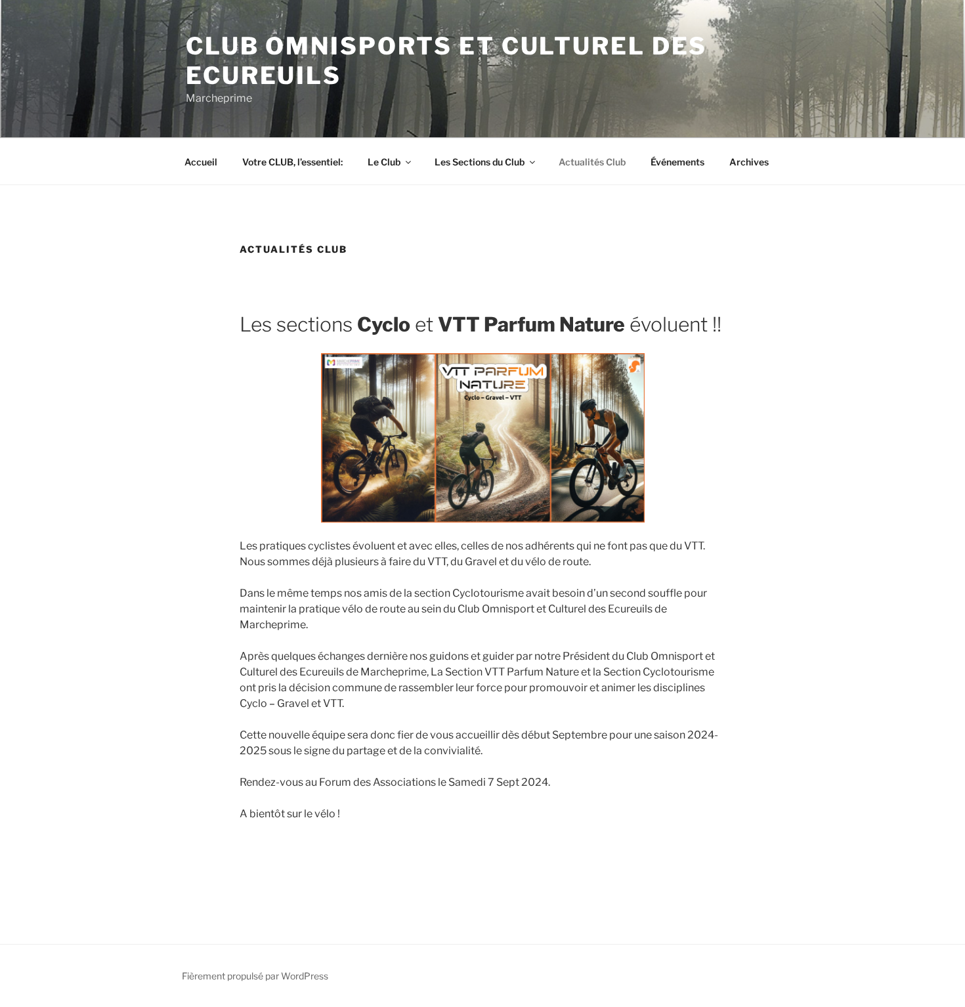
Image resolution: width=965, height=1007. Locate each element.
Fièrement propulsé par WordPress (255, 975)
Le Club (384, 161)
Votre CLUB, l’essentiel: (292, 161)
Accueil (200, 161)
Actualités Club (592, 161)
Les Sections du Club (480, 161)
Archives (749, 161)
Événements (677, 161)
